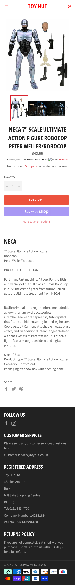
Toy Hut (37, 6)
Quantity (9, 177)
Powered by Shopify (34, 565)
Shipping (31, 166)
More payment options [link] (36, 222)
